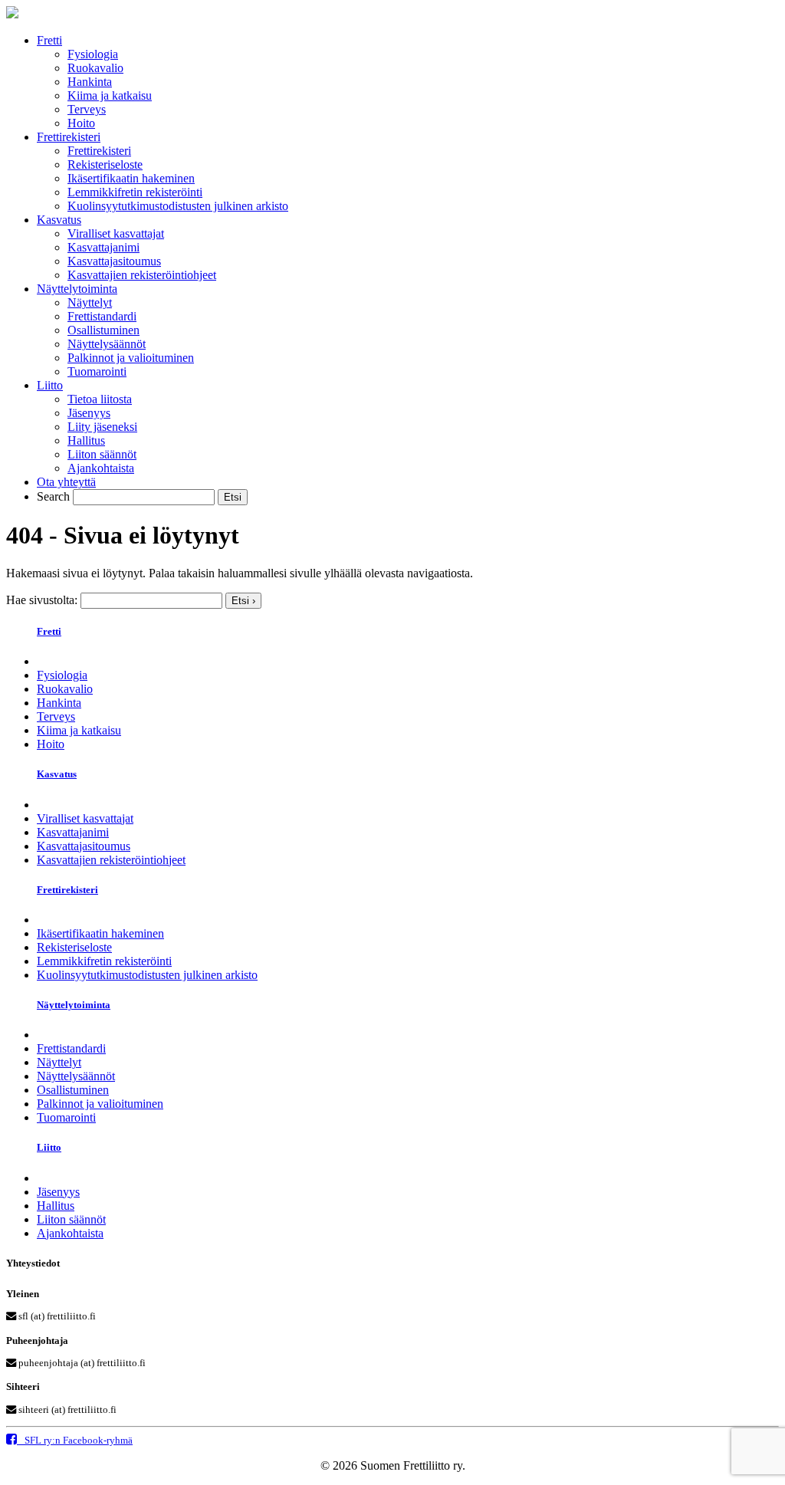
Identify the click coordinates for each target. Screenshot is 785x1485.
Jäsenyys (88, 412)
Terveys (86, 109)
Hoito (81, 123)
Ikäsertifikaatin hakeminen (131, 178)
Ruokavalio (95, 67)
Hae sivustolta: (41, 599)
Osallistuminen (103, 330)
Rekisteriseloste (105, 164)
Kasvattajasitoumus (114, 261)
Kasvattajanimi (103, 247)
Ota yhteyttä (66, 481)
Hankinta (89, 81)
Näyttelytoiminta (77, 288)
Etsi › (243, 600)
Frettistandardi (101, 316)
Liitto (50, 385)
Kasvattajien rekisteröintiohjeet (141, 274)
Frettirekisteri (68, 136)
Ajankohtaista (100, 468)
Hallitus (86, 440)
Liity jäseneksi (102, 426)
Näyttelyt (89, 302)
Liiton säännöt (101, 454)
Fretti (49, 40)
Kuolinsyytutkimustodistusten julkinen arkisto (177, 205)
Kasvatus (59, 219)
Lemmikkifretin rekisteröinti (134, 192)
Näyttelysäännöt (106, 343)
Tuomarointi (96, 371)
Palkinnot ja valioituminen (130, 357)
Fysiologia (92, 54)
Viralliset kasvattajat (115, 233)
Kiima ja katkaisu (109, 95)
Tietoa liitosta (99, 399)
